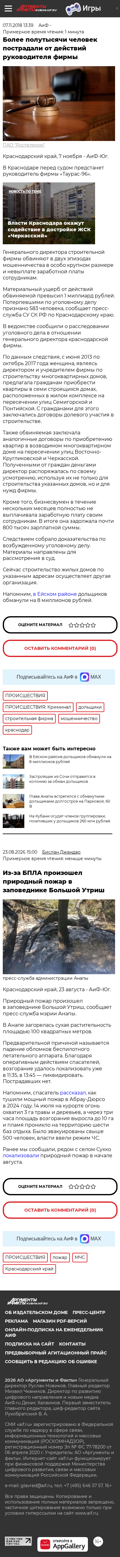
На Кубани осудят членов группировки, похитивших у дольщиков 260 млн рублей (69, 818)
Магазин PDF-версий (60, 1321)
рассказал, (73, 1093)
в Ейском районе (54, 594)
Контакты (72, 1344)
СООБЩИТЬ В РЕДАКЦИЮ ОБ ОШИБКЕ (51, 1361)
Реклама (16, 1321)
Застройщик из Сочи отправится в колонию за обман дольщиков (62, 779)
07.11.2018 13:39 (18, 25)
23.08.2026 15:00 (20, 852)
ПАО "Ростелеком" (24, 145)
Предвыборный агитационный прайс (56, 1353)
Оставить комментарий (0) (60, 648)
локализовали (21, 1155)
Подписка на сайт (29, 1344)
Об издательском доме (36, 1312)
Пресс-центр (89, 1312)
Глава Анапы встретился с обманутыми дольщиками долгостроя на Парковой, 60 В (69, 801)
